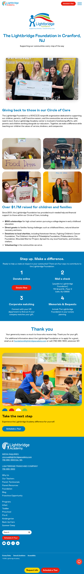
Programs (6, 501)
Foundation (7, 488)
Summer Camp (8, 525)
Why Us (5, 475)
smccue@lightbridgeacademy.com (17, 457)
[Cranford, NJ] (10, 3)
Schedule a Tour (13, 429)
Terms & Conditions (19, 555)
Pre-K (4, 515)
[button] (79, 561)
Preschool (6, 512)
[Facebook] (13, 543)
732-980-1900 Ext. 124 (12, 460)
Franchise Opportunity (12, 495)
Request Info (32, 570)
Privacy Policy (6, 555)
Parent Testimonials (11, 482)
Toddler (5, 508)
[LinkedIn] (17, 543)
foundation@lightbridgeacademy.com (30, 341)
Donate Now (21, 287)
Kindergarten (8, 518)
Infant (4, 505)
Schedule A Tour (68, 3)
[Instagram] (8, 543)
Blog (4, 492)
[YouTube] (4, 543)
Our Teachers (8, 478)
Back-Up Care (8, 522)
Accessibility (32, 555)
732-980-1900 (8, 469)
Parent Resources (10, 485)
